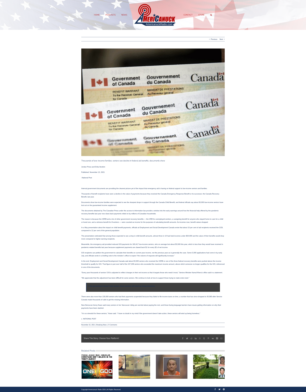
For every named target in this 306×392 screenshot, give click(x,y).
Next (221, 39)
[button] (201, 15)
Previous (214, 39)
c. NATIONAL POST (88, 319)
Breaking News (101, 325)
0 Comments (112, 325)
